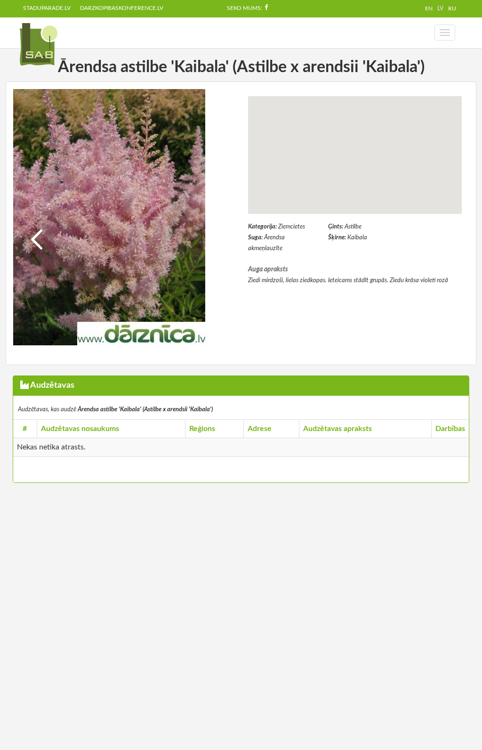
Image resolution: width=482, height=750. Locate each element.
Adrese (260, 428)
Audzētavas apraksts (337, 428)
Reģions (202, 428)
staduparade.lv (47, 8)
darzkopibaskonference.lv (121, 8)
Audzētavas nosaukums (80, 428)
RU (452, 8)
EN (429, 8)
